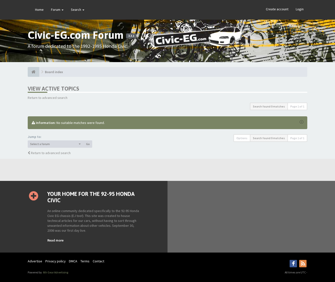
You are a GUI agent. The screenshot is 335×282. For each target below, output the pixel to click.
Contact (98, 261)
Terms (85, 261)
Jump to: (34, 136)
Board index (54, 72)
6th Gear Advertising (55, 272)
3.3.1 (131, 35)
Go (88, 144)
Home (39, 9)
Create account (277, 9)
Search (76, 9)
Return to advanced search (47, 97)
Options (241, 138)
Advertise (35, 261)
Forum (56, 9)
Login (300, 9)
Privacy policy (55, 261)
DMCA (73, 261)
